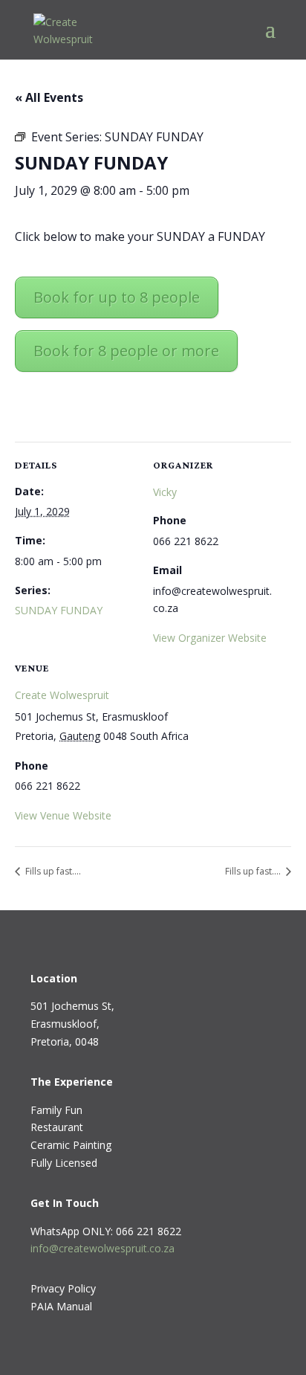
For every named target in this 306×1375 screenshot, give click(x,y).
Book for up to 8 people (116, 297)
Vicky (165, 492)
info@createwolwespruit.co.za (102, 1248)
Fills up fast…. (52, 871)
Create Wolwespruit (62, 695)
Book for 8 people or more (126, 351)
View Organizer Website (210, 638)
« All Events (49, 97)
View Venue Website (63, 815)
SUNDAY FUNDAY (58, 610)
